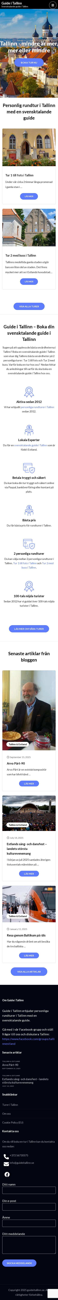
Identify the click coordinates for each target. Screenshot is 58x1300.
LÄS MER (29, 196)
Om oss (6, 1113)
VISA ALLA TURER (29, 306)
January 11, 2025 (18, 929)
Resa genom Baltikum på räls (26, 935)
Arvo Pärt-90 (16, 763)
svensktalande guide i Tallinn (30, 445)
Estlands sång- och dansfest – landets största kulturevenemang (27, 848)
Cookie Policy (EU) (12, 1122)
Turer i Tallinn (10, 1104)
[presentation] (6, 56)
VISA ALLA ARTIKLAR (29, 971)
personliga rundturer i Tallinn (37, 407)
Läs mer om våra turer (29, 628)
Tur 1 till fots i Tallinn (19, 175)
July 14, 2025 (16, 837)
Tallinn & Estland (18, 744)
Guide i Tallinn (11, 3)
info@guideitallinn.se (22, 1162)
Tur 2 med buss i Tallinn (20, 255)
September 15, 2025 (20, 757)
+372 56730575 (19, 1155)
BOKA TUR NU (29, 62)
